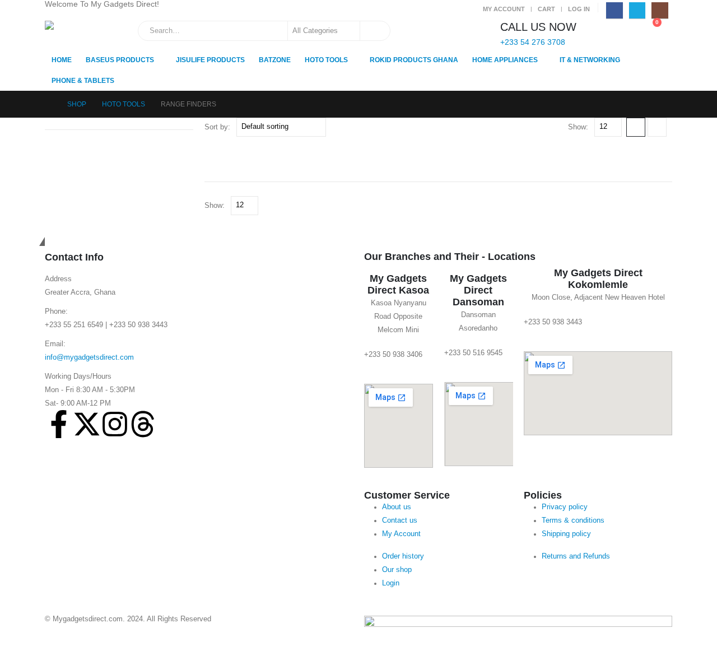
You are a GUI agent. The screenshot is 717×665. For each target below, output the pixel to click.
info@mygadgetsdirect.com (89, 357)
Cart (546, 9)
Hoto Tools (326, 60)
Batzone (275, 60)
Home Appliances (505, 60)
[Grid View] (635, 127)
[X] (637, 10)
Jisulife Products (210, 60)
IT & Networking (590, 60)
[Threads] (143, 424)
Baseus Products (120, 60)
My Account (504, 9)
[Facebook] (614, 10)
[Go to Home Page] (48, 104)
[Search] (374, 30)
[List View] (657, 127)
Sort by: (217, 127)
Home (62, 60)
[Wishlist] (624, 28)
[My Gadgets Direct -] (78, 35)
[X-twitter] (87, 424)
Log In (579, 9)
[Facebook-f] (59, 424)
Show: (578, 127)
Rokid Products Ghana (414, 60)
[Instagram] (659, 10)
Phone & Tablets (83, 81)
